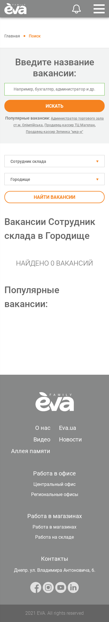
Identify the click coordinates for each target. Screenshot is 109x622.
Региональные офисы (54, 494)
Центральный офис (54, 484)
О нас (42, 427)
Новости (70, 439)
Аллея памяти (30, 451)
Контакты (54, 558)
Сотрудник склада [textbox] (28, 161)
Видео (41, 439)
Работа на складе (54, 537)
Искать (54, 106)
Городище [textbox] (20, 179)
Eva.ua (67, 427)
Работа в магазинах (54, 527)
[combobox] (54, 161)
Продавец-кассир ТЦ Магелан (69, 125)
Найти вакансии (54, 197)
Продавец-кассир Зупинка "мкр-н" (54, 132)
